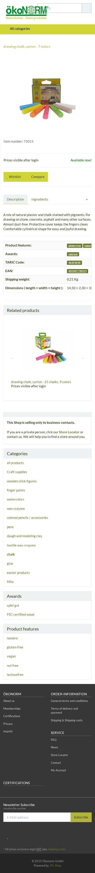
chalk (11, 554)
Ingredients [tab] (39, 199)
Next (83, 357)
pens (10, 527)
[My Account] (87, 29)
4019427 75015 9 (77, 271)
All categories (19, 29)
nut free (12, 665)
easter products (18, 573)
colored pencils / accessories (27, 518)
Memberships (12, 708)
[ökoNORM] (15, 13)
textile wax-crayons (21, 545)
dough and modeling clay (24, 536)
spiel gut (73, 254)
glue (10, 563)
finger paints (16, 490)
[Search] (86, 8)
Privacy (8, 724)
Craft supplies (17, 472)
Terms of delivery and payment (64, 710)
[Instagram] (89, 832)
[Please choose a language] (5, 838)
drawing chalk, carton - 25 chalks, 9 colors (41, 382)
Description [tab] (15, 199)
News (54, 747)
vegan (87, 245)
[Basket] (75, 29)
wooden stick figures (22, 481)
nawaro (12, 638)
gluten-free (74, 245)
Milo (10, 582)
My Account (58, 770)
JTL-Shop (55, 865)
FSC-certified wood (20, 614)
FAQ (53, 739)
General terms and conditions (69, 701)
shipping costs (57, 849)
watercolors (15, 499)
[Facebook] (76, 832)
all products (15, 463)
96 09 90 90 (74, 262)
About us (9, 701)
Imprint (8, 731)
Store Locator (69, 432)
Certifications (11, 716)
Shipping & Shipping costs (67, 720)
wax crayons (16, 508)
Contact (56, 762)
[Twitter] (82, 832)
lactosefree (15, 674)
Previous (12, 357)
